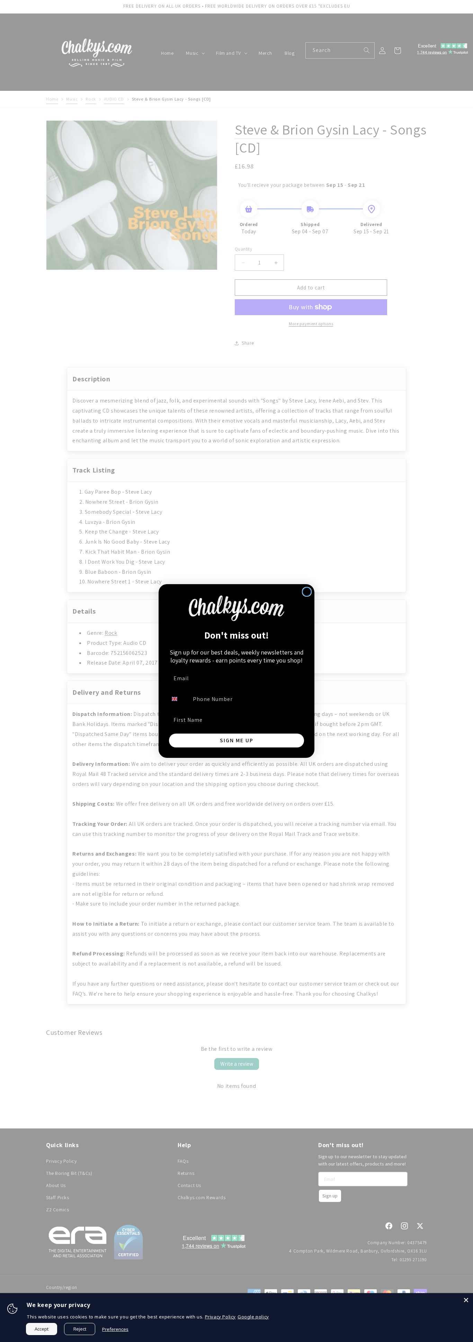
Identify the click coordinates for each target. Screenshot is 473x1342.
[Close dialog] (307, 592)
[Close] (466, 1300)
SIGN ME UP (236, 740)
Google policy (253, 1317)
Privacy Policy (220, 1317)
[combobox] (178, 698)
